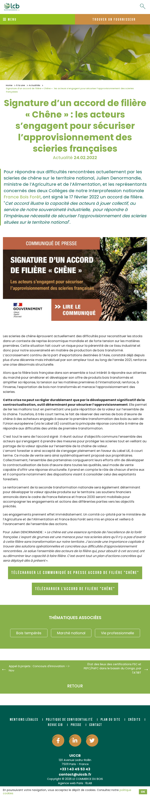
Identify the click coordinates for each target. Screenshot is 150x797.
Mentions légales (24, 720)
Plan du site (110, 720)
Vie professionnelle (117, 633)
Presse (76, 725)
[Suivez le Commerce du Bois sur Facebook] (58, 740)
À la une (20, 85)
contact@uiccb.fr (75, 774)
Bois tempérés (28, 633)
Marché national (71, 633)
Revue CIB (55, 725)
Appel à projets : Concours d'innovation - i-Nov (39, 668)
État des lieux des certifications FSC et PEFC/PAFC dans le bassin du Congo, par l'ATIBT (112, 668)
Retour (75, 686)
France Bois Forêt (22, 197)
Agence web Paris (70, 783)
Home (9, 85)
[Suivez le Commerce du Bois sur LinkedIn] (75, 740)
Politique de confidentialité (69, 720)
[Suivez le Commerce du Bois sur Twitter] (92, 740)
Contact (95, 725)
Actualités (34, 85)
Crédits (134, 720)
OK (143, 792)
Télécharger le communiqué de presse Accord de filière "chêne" (75, 572)
